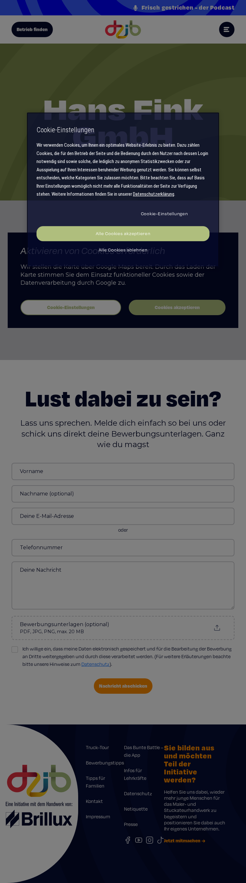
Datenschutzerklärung (153, 194)
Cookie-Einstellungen (164, 213)
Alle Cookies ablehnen (123, 250)
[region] (123, 189)
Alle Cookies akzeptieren (123, 233)
